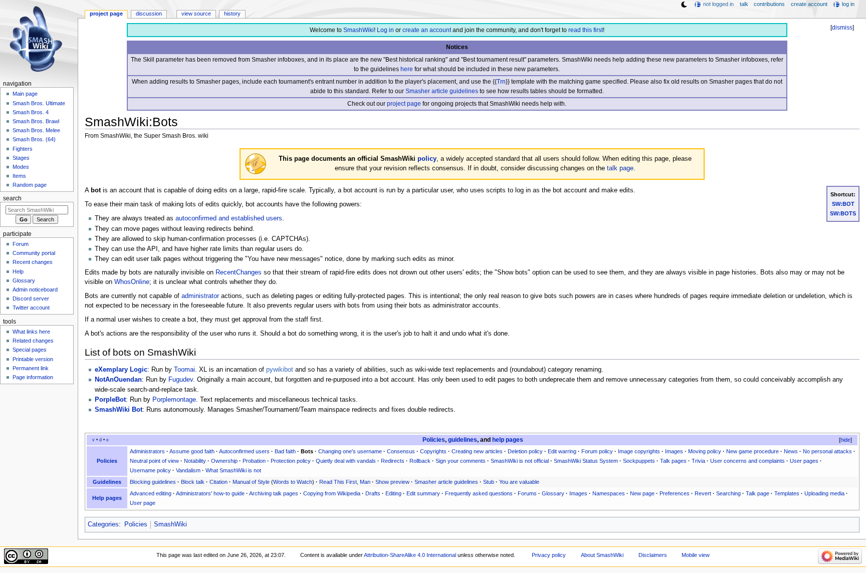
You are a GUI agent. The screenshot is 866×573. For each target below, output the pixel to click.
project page (404, 103)
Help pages (107, 498)
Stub (488, 482)
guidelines (462, 439)
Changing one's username (350, 451)
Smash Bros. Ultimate (39, 103)
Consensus (401, 451)
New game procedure (752, 451)
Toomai (184, 369)
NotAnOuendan (118, 379)
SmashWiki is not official (520, 461)
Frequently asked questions (479, 493)
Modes (21, 167)
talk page (620, 168)
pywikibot (279, 369)
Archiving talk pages (273, 493)
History (232, 14)
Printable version (33, 359)
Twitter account (31, 308)
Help (18, 271)
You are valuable (519, 482)
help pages (507, 439)
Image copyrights (639, 451)
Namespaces (608, 493)
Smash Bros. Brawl (36, 121)
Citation (218, 482)
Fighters (23, 149)
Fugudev (180, 379)
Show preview (392, 482)
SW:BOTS (843, 213)
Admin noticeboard (35, 289)
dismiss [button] (842, 27)
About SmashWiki (602, 555)
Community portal (34, 253)
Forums (527, 493)
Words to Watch (292, 482)
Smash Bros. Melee (36, 130)
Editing (393, 493)
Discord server (31, 299)
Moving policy (704, 451)
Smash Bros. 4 (31, 112)
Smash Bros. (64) (34, 139)
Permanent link (31, 368)
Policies (433, 439)
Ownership (224, 461)
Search (12, 198)
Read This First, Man (344, 482)
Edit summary (423, 493)
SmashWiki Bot (118, 409)
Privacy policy (549, 555)
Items (19, 176)
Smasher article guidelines (441, 91)
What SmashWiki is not (233, 470)
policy (427, 158)
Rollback (419, 461)
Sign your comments (461, 461)
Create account (809, 4)
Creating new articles (477, 451)
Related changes (33, 341)
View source (196, 14)
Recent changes (33, 262)
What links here (31, 332)
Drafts (372, 493)
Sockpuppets (639, 461)
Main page (25, 94)
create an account (426, 30)
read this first (585, 30)
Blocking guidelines (153, 482)
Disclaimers (652, 555)
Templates (786, 493)
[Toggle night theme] (684, 4)
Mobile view (696, 555)
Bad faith (285, 451)
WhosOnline (131, 281)
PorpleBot (110, 399)
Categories (103, 524)
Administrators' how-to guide (210, 493)
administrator (200, 296)
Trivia (698, 461)
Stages (21, 158)
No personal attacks (827, 451)
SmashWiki (358, 30)
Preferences (675, 493)
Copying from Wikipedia (331, 493)
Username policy (150, 470)
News (791, 451)
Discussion (149, 14)
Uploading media (824, 493)
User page (142, 503)
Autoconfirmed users (244, 451)
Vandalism (188, 470)
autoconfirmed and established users (228, 218)
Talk (744, 4)
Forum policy (597, 451)
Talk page (757, 493)
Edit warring (562, 451)
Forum (21, 244)
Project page (106, 14)
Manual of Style (251, 482)
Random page (30, 185)
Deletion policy (525, 451)
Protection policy (291, 461)
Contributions (769, 4)
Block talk (192, 482)
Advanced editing (150, 493)
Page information (33, 377)
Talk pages (673, 461)
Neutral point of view (154, 461)
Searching (728, 493)
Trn (501, 81)
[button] (841, 440)
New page (642, 493)
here (406, 69)
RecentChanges (238, 272)
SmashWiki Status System (586, 461)
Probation (254, 461)
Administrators (147, 451)
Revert (703, 493)
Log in (385, 30)
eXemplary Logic (121, 369)
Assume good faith (191, 451)
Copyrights (433, 451)
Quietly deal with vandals (346, 461)
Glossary (553, 493)
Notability (195, 461)
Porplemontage (174, 399)
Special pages (30, 350)
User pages (804, 461)
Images (674, 451)
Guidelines (107, 482)
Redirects (392, 461)
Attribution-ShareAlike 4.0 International (410, 555)
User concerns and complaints (747, 461)
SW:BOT (843, 204)
